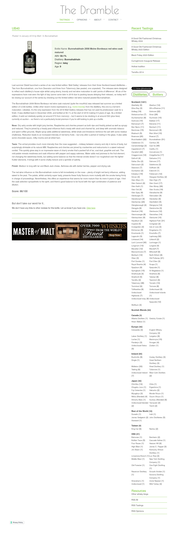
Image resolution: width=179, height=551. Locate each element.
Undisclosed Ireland (139, 372)
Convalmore (154, 152)
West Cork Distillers (157, 372)
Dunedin (134, 414)
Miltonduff (153, 251)
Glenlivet (135, 211)
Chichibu (134, 384)
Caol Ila (152, 145)
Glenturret (153, 217)
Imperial (134, 223)
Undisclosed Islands (157, 292)
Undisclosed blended (139, 402)
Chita (151, 384)
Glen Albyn (135, 180)
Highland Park (155, 220)
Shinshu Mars (137, 399)
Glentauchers (136, 217)
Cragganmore (136, 155)
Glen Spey (135, 192)
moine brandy (78, 106)
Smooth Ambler (155, 471)
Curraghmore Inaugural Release (145, 60)
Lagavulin (135, 236)
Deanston (135, 167)
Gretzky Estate (155, 318)
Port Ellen (153, 261)
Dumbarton (135, 170)
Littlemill (153, 239)
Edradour (135, 173)
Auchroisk (153, 117)
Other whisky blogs (139, 494)
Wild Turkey (154, 484)
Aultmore (135, 120)
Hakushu (152, 390)
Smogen (153, 342)
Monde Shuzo (155, 393)
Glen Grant (153, 183)
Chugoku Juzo (137, 387)
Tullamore (153, 369)
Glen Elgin (153, 180)
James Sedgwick (138, 417)
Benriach (152, 127)
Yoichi (151, 405)
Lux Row (152, 456)
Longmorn (135, 245)
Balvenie (152, 123)
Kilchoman (135, 230)
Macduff (152, 248)
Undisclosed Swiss (139, 345)
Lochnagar (153, 242)
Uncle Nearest (155, 480)
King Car (134, 428)
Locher (134, 339)
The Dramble (89, 9)
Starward (135, 420)
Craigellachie (154, 155)
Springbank (136, 270)
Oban (133, 258)
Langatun (153, 336)
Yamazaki (153, 402)
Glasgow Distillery (156, 177)
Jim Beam (135, 449)
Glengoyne (153, 205)
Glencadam (154, 195)
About (97, 19)
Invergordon (136, 226)
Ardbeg (134, 111)
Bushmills (135, 357)
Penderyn (135, 342)
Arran (151, 114)
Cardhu (152, 149)
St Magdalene (155, 270)
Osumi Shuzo (154, 396)
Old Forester (136, 465)
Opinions (82, 19)
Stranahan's (136, 480)
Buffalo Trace (136, 440)
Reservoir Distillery (139, 471)
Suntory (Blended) (156, 399)
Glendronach (136, 198)
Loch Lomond (136, 242)
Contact (113, 19)
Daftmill (134, 158)
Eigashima (153, 387)
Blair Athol (153, 133)
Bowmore (135, 136)
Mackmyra (153, 339)
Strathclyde (136, 273)
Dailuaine (153, 158)
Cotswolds (135, 329)
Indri (151, 414)
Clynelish (135, 152)
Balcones (135, 437)
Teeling (134, 369)
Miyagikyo (135, 393)
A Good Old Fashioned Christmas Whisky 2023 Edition (146, 48)
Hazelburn (135, 220)
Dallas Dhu (135, 161)
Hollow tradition (138, 66)
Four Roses (136, 443)
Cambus (152, 142)
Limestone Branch (138, 456)
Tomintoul (135, 286)
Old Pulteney (154, 258)
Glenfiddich (153, 201)
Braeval (152, 136)
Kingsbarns (154, 230)
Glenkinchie (154, 208)
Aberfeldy (135, 105)
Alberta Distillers (138, 318)
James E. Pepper (156, 446)
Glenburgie (135, 195)
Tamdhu (134, 280)
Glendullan (153, 198)
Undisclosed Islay (138, 298)
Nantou (152, 428)
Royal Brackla (137, 264)
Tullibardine (136, 289)
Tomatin (152, 283)
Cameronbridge (137, 145)
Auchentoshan (137, 117)
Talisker (152, 277)
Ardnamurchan (137, 114)
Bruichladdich (136, 139)
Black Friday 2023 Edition (142, 55)
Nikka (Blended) (137, 396)
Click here (91, 207)
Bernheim (153, 437)
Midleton (134, 366)
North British (154, 255)
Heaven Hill (154, 443)
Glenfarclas (136, 201)
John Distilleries (155, 417)
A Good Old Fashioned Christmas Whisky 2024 (146, 40)
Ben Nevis (135, 127)
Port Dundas (136, 261)
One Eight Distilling (157, 465)
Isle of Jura (153, 226)
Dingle (133, 360)
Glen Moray (154, 186)
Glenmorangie (137, 214)
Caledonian (135, 142)
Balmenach (136, 123)
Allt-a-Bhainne (155, 108)
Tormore (152, 286)
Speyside (153, 267)
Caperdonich (136, 149)
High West (135, 446)
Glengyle (135, 208)
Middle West (136, 459)
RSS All (134, 499)
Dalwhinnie (153, 164)
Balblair (152, 120)
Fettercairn (153, 173)
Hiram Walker (137, 321)
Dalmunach (136, 164)
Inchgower (153, 223)
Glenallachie (154, 192)
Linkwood (135, 239)
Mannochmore (137, 251)
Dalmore (152, 161)
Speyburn (135, 267)
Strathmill (135, 277)
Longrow (152, 245)
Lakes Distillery (137, 336)
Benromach (154, 130)
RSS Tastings (137, 505)
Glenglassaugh (137, 205)
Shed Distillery (155, 366)
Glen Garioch (136, 183)
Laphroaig (153, 236)
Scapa (152, 264)
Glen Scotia (154, 189)
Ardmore (152, 111)
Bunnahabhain (51, 35)
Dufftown (152, 167)
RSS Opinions (137, 511)
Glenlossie (153, 211)
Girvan (134, 177)
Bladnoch (135, 133)
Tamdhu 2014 (137, 72)
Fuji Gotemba (137, 390)
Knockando (136, 233)
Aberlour (152, 105)
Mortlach (134, 255)
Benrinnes (135, 130)
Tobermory (135, 283)
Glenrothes (153, 214)
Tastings (64, 19)
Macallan (135, 248)
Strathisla (153, 273)
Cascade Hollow (155, 440)
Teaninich (153, 280)
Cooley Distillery (155, 357)
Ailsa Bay (135, 108)
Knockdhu (153, 233)
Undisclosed (154, 289)
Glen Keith (135, 186)
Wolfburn (135, 305)
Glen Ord (135, 189)
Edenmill (152, 170)
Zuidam (152, 345)
